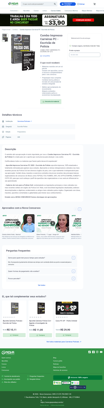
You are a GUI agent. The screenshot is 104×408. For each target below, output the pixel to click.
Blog (54, 358)
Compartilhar (46, 56)
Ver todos (41, 284)
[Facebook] (93, 352)
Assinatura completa (68, 4)
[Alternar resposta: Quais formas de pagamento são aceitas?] (73, 271)
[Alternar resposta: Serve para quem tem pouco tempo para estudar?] (73, 257)
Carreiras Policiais (23, 121)
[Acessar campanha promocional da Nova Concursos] (52, 20)
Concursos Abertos (71, 11)
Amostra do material (52, 101)
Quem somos (6, 358)
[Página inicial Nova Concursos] (8, 353)
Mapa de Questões (59, 367)
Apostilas (26, 11)
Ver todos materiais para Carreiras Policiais (63, 342)
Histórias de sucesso (60, 370)
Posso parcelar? (14, 279)
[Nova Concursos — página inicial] (13, 4)
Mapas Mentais (87, 11)
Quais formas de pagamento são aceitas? (24, 271)
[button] (75, 209)
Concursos (14, 11)
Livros (45, 11)
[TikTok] (89, 352)
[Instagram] (97, 352)
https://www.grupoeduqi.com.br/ (52, 402)
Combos (15, 29)
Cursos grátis (57, 361)
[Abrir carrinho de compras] (94, 4)
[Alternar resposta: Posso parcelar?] (73, 278)
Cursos (36, 11)
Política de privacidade (57, 405)
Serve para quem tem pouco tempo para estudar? (26, 258)
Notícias (56, 364)
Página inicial (6, 29)
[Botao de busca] (55, 4)
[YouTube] (101, 352)
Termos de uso (44, 405)
